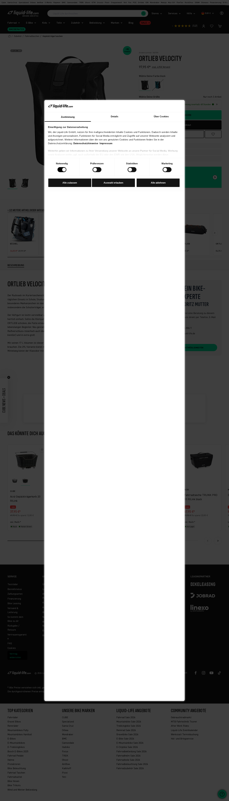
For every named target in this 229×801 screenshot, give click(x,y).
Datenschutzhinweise (85, 143)
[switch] (97, 169)
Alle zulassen (69, 182)
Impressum (106, 143)
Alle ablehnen (158, 182)
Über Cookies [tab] (161, 116)
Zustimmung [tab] (68, 117)
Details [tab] (114, 116)
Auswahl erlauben (113, 182)
